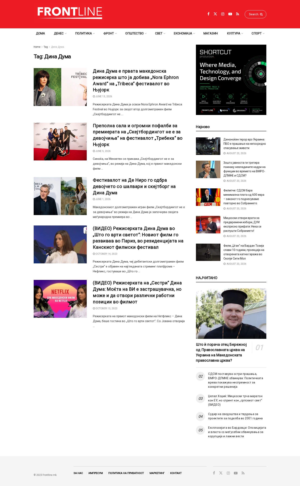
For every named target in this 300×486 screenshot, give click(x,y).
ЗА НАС (78, 473)
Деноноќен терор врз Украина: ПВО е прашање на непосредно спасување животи (244, 144)
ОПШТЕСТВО (134, 33)
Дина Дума (57, 46)
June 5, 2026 (103, 151)
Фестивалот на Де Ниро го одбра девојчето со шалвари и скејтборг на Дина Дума (134, 186)
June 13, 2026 (103, 96)
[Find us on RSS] (237, 14)
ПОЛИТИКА (83, 33)
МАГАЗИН (210, 33)
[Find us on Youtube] (230, 14)
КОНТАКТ (176, 473)
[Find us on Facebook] (208, 14)
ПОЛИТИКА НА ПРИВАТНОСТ (126, 473)
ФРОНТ (108, 33)
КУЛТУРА (233, 33)
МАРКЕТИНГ (157, 473)
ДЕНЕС (59, 33)
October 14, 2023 (106, 253)
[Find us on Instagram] (222, 14)
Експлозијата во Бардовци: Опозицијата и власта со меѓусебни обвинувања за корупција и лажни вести (237, 432)
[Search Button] (262, 14)
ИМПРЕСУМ (96, 473)
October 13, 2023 (106, 308)
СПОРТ (257, 33)
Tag (46, 46)
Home (37, 46)
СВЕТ (158, 33)
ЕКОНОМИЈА (183, 33)
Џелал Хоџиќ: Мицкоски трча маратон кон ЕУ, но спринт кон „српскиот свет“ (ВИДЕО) (235, 400)
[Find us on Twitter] (215, 14)
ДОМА (40, 33)
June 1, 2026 (103, 199)
